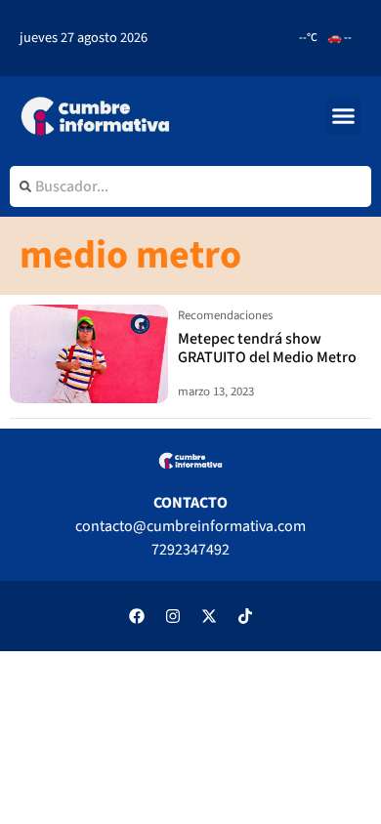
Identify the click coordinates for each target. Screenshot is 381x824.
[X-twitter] (209, 616)
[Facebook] (136, 616)
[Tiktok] (245, 616)
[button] (343, 116)
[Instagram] (173, 616)
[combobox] (190, 186)
